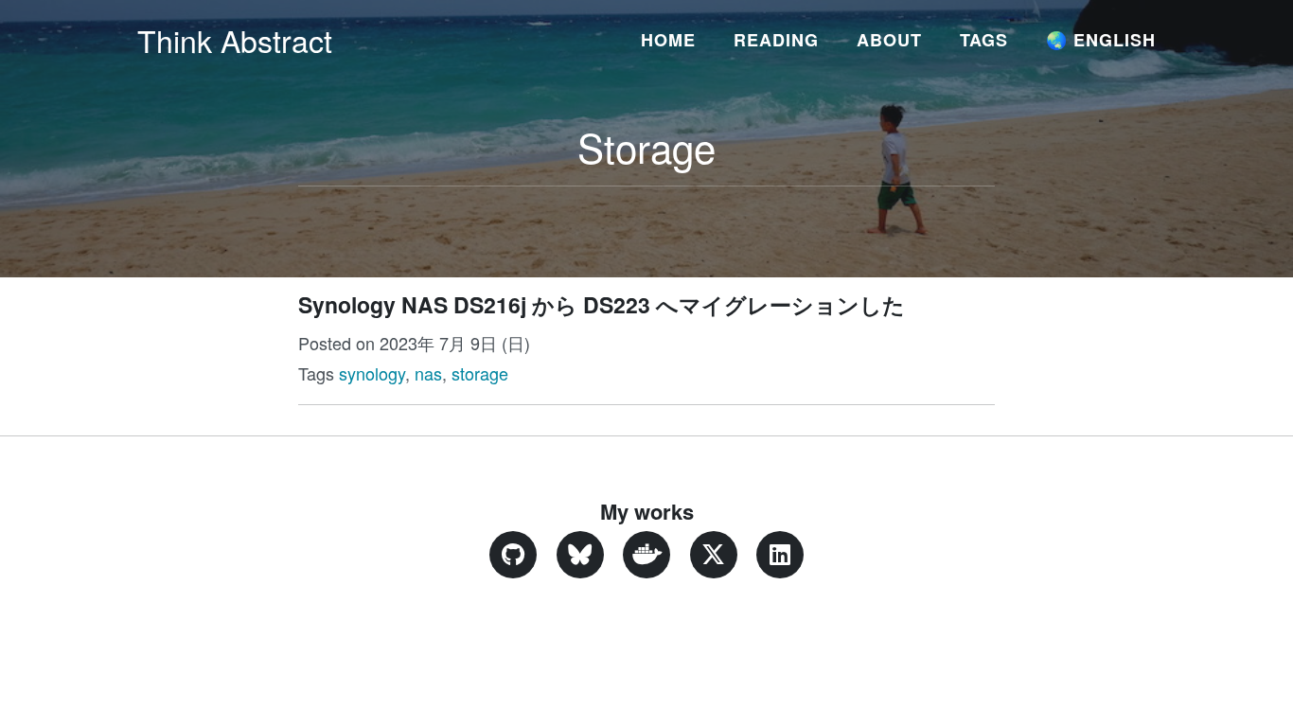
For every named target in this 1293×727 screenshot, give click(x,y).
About (889, 39)
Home (668, 39)
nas (428, 373)
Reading (776, 39)
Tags (984, 39)
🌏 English (1101, 39)
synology (372, 373)
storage (480, 373)
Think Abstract (234, 40)
